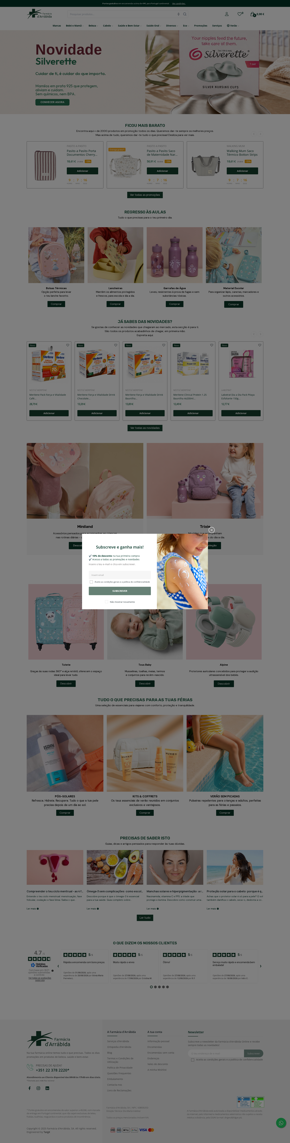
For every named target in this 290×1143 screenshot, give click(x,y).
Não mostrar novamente (122, 602)
